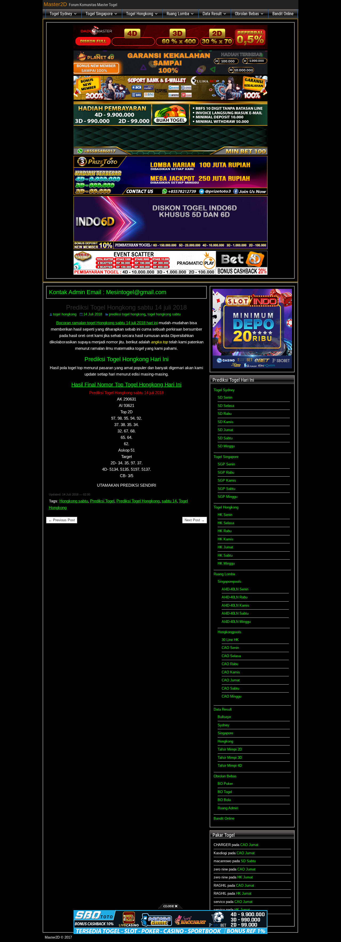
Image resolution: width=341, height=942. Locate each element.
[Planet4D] (170, 73)
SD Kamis (225, 422)
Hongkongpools (229, 632)
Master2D (55, 4)
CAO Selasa (231, 656)
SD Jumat (225, 430)
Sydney (223, 725)
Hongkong (225, 741)
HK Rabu (225, 531)
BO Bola (224, 800)
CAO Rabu (230, 664)
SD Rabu (225, 414)
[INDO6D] (170, 248)
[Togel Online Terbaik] (170, 933)
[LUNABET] (170, 99)
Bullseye (224, 717)
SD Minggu (226, 446)
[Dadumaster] (170, 48)
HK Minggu (226, 563)
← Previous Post (61, 520)
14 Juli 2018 (92, 314)
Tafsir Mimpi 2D (230, 749)
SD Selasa (226, 406)
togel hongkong (64, 314)
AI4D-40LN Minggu (236, 622)
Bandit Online (283, 13)
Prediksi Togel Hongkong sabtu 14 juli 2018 (126, 307)
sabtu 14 (169, 501)
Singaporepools (229, 581)
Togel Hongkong (139, 13)
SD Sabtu (225, 438)
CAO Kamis (231, 672)
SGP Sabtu (226, 489)
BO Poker (225, 784)
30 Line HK (230, 640)
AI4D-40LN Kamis (235, 605)
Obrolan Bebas (247, 13)
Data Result (212, 13)
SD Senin (225, 397)
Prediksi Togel (102, 501)
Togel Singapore (99, 13)
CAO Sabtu (230, 688)
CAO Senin (230, 648)
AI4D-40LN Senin (235, 589)
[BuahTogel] (170, 153)
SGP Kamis (227, 480)
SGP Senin (226, 464)
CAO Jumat (231, 680)
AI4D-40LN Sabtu (235, 613)
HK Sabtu (225, 555)
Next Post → (195, 520)
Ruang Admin (228, 808)
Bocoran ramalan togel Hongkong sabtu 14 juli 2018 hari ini (107, 322)
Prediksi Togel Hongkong (138, 501)
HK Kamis (225, 539)
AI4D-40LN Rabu (234, 597)
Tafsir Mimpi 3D (230, 758)
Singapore (225, 733)
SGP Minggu (227, 497)
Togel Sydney (61, 13)
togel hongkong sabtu (164, 314)
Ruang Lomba (178, 13)
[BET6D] (170, 274)
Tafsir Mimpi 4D (230, 766)
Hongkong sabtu (73, 501)
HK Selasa (226, 523)
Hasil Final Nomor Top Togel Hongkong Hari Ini (126, 384)
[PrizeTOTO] (170, 193)
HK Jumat (225, 547)
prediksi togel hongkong (127, 314)
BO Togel (225, 792)
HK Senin (225, 515)
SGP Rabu (226, 472)
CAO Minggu (231, 696)
